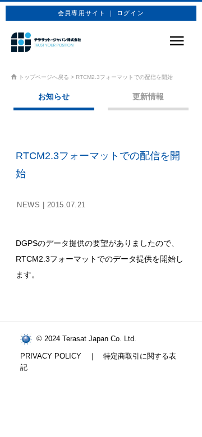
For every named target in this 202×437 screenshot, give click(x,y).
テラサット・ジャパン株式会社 (46, 42)
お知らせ (54, 96)
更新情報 (148, 96)
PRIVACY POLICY (50, 356)
